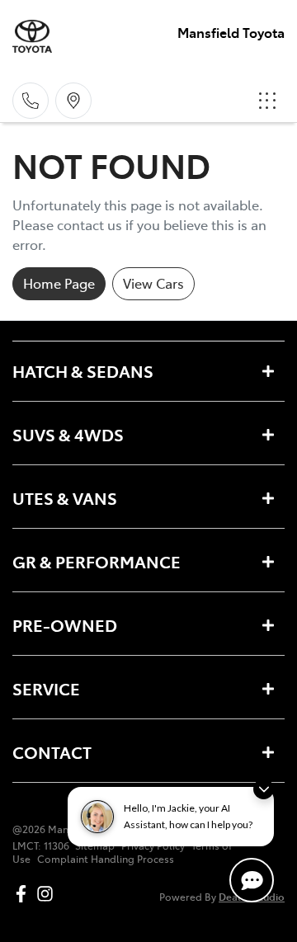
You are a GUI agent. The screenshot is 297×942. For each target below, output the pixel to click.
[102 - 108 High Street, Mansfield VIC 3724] (73, 100)
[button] (267, 100)
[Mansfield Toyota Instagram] (48, 893)
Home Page (59, 283)
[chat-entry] (251, 880)
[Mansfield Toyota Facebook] (24, 893)
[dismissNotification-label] (263, 789)
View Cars (153, 283)
